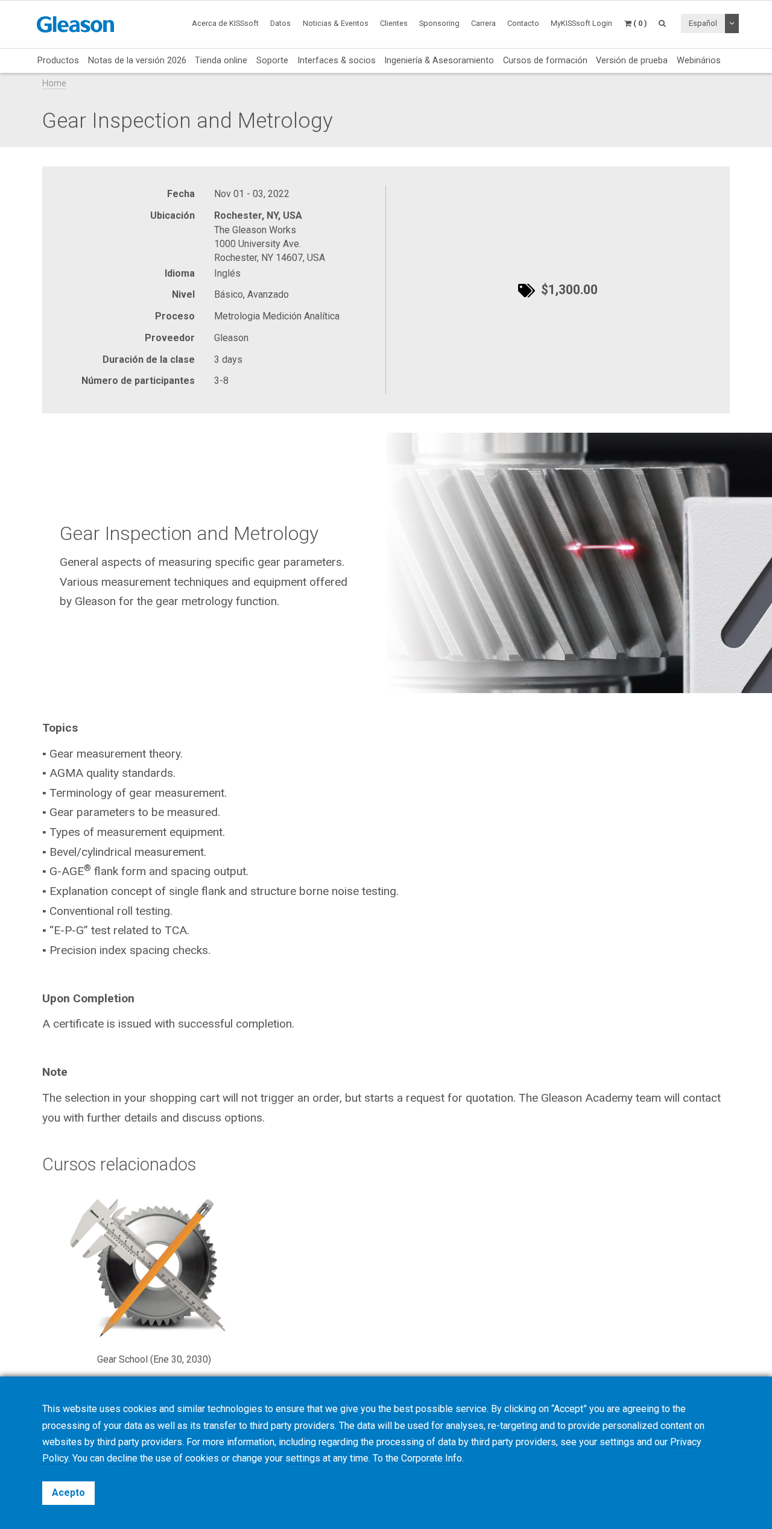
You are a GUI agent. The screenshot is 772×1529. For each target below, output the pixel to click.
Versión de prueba (632, 60)
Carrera (483, 23)
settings (302, 1458)
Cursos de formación (545, 60)
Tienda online (221, 60)
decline (122, 1458)
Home (54, 83)
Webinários (699, 60)
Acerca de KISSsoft (225, 23)
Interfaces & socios (336, 60)
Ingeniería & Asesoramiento (439, 60)
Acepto (68, 1492)
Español (703, 23)
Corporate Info (431, 1458)
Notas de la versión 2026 (137, 60)
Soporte (272, 60)
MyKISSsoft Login (581, 23)
